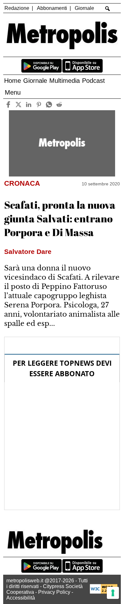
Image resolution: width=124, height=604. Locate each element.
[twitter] (18, 104)
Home (12, 80)
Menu (13, 92)
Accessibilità (20, 597)
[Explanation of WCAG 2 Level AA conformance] (104, 592)
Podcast (93, 80)
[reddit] (59, 104)
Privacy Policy (54, 592)
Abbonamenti (52, 8)
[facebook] (8, 104)
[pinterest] (38, 104)
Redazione (16, 8)
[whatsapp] (48, 104)
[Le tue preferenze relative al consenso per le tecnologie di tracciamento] (113, 593)
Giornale (84, 8)
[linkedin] (28, 104)
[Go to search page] (107, 8)
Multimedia (64, 80)
